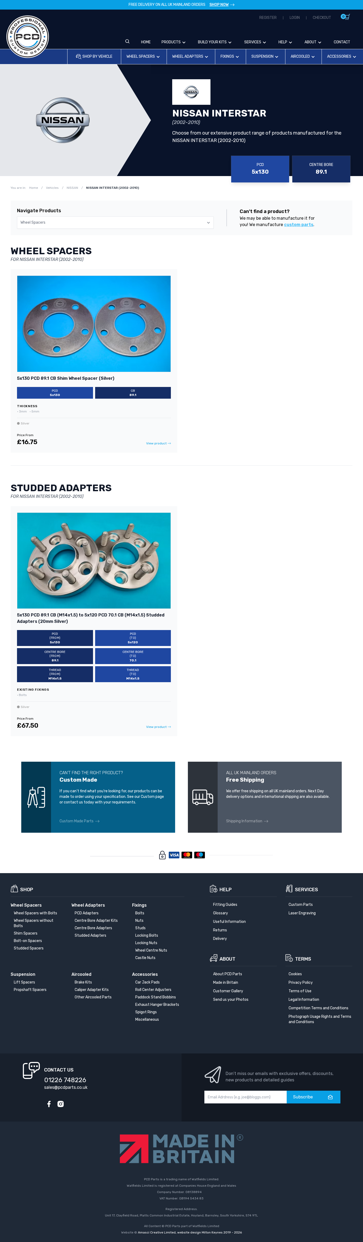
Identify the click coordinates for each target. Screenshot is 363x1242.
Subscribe (303, 1096)
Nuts (139, 920)
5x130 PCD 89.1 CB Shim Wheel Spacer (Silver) (65, 378)
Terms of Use (300, 991)
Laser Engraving (302, 913)
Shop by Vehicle (97, 56)
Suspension (262, 56)
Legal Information (304, 999)
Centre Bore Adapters (93, 928)
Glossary (220, 913)
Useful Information (229, 921)
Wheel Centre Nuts (151, 950)
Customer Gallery (228, 991)
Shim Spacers (25, 933)
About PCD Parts (227, 974)
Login (295, 17)
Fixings (227, 56)
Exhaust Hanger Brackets (157, 1004)
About (310, 42)
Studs (140, 928)
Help (282, 42)
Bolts (139, 913)
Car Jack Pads (147, 982)
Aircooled (300, 56)
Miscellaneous (147, 1019)
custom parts (298, 224)
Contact (342, 42)
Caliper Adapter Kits (92, 989)
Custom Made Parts (77, 821)
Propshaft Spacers (30, 989)
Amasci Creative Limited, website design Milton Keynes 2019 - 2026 (190, 1232)
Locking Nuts (146, 943)
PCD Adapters (87, 913)
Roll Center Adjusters (153, 989)
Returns (220, 930)
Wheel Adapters (187, 56)
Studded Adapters (90, 935)
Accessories (339, 56)
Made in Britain (225, 982)
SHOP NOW (219, 4)
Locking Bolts (146, 935)
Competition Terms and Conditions (318, 1008)
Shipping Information (244, 821)
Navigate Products (39, 211)
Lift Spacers (24, 982)
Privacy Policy (301, 982)
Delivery (220, 938)
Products (171, 42)
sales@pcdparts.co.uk (65, 1087)
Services (252, 42)
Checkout (322, 17)
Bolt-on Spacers (28, 941)
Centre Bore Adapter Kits (96, 920)
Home (146, 42)
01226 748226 (65, 1080)
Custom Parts (301, 904)
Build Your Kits (212, 42)
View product (156, 443)
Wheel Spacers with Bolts (35, 913)
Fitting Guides (225, 904)
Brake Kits (83, 982)
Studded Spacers (29, 948)
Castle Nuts (145, 958)
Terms (303, 959)
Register (268, 17)
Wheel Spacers (140, 56)
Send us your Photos (230, 999)
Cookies (295, 974)
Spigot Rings (146, 1012)
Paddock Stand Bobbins (155, 997)
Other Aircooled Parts (93, 997)
